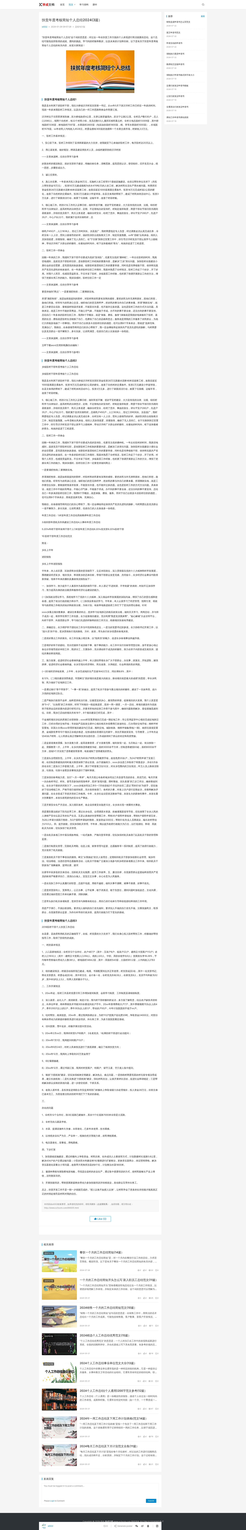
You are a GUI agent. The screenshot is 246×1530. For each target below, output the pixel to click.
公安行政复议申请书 (175, 96)
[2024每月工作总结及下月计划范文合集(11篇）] (59, 1455)
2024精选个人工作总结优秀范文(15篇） (105, 1335)
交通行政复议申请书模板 (177, 85)
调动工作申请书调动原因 (177, 117)
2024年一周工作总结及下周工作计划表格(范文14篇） (114, 1418)
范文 (71, 4)
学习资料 (84, 4)
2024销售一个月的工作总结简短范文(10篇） (108, 1307)
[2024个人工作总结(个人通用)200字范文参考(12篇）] (59, 1400)
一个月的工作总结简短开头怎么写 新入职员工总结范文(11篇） (119, 1280)
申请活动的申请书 (174, 43)
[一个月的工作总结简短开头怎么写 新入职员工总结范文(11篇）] (59, 1289)
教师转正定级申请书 (175, 64)
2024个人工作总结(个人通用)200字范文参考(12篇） (113, 1390)
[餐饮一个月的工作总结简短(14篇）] (59, 1261)
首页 (62, 4)
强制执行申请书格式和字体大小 (180, 75)
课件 (95, 4)
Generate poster (124, 1526)
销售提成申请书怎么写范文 (178, 22)
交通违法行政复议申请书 (177, 107)
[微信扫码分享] (136, 1526)
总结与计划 (80, 26)
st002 (44, 26)
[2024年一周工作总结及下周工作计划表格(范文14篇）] (59, 1427)
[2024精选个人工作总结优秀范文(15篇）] (59, 1344)
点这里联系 (102, 1204)
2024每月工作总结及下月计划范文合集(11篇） (109, 1446)
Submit (151, 1501)
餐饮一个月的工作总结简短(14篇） (102, 1252)
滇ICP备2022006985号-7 (151, 1521)
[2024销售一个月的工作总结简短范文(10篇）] (59, 1316)
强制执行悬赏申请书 (175, 53)
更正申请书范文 (173, 32)
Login (52, 1501)
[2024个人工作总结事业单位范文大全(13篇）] (59, 1372)
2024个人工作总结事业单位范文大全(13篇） (108, 1363)
